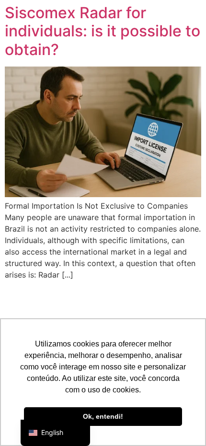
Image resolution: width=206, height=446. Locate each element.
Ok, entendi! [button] (103, 416)
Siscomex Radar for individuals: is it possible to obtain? (102, 31)
